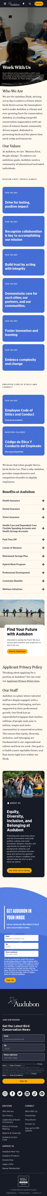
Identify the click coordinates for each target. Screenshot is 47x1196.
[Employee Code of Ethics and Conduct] (23, 409)
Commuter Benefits (13, 580)
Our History (7, 1115)
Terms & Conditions (18, 974)
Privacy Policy (14, 961)
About (6, 61)
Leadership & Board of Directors (11, 1121)
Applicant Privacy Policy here (23, 681)
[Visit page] (22, 614)
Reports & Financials (11, 1133)
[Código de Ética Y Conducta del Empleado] (23, 441)
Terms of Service (27, 961)
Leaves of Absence (12, 547)
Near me (23, 4)
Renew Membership (11, 1168)
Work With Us (31, 1111)
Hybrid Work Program (14, 564)
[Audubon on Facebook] (12, 1093)
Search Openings (17, 651)
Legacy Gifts (7, 1164)
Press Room (30, 1120)
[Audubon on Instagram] (5, 1093)
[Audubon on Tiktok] (34, 1093)
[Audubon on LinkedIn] (27, 1093)
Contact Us (30, 1124)
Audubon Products (10, 1156)
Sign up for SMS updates (32, 1129)
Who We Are (8, 1111)
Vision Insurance (11, 517)
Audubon (14, 4)
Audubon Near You (10, 1151)
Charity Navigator (23, 1180)
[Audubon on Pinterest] (42, 1093)
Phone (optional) (11, 952)
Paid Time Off (10, 539)
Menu (5, 3)
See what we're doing (19, 870)
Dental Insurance (11, 509)
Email (7, 936)
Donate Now (8, 1160)
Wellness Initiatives (12, 589)
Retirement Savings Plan (15, 556)
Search (30, 3)
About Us (15, 803)
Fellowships (30, 1115)
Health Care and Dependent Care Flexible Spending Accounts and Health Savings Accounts (20, 528)
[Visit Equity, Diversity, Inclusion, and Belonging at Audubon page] (23, 784)
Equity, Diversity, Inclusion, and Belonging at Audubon (19, 820)
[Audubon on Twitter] (19, 1093)
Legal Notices (11, 1193)
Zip (7, 944)
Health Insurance (11, 500)
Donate (38, 3)
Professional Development (16, 572)
